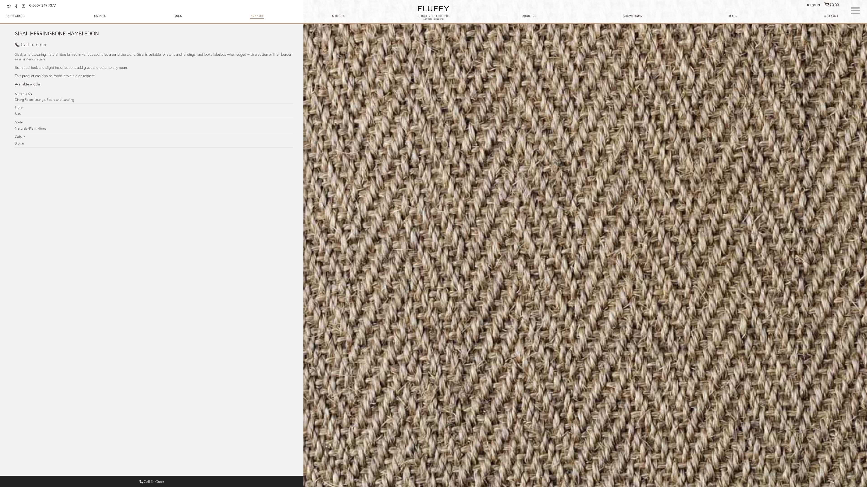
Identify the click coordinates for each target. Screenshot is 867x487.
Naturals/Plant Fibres (31, 128)
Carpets (100, 16)
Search (832, 16)
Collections (16, 16)
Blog (732, 16)
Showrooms (632, 16)
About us (529, 16)
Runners (257, 16)
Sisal (18, 113)
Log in (814, 5)
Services (338, 16)
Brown (19, 143)
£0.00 (834, 4)
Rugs (178, 16)
